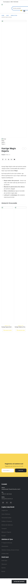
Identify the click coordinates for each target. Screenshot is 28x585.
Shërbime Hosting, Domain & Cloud (10, 550)
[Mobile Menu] (24, 11)
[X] (6, 502)
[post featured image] (7, 265)
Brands (3, 571)
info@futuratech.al (7, 498)
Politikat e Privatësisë (7, 521)
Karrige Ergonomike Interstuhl (9, 327)
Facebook (3, 159)
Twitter (5, 159)
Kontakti (4, 535)
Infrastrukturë (5, 546)
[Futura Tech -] (8, 5)
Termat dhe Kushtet (6, 517)
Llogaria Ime (5, 510)
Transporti (4, 528)
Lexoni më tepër (8, 330)
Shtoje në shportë (19, 581)
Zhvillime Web (5, 553)
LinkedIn (8, 159)
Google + (11, 159)
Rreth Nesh (4, 560)
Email (14, 159)
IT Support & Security (7, 542)
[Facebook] (3, 502)
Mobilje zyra (8, 154)
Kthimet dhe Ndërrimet (7, 525)
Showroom (4, 564)
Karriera (4, 567)
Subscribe (20, 470)
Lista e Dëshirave (6, 514)
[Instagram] (10, 502)
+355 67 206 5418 (7, 494)
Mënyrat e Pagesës (6, 532)
